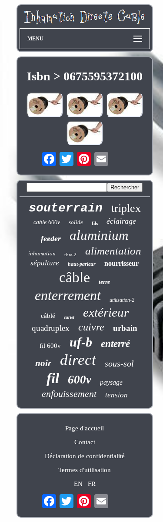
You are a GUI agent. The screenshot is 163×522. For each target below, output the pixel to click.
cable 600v (46, 222)
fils (95, 223)
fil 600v (50, 345)
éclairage (121, 221)
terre (104, 282)
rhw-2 (70, 254)
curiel (69, 317)
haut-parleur (82, 264)
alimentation (113, 251)
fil (53, 378)
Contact (84, 442)
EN (78, 483)
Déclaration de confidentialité (85, 456)
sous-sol (119, 363)
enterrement (68, 295)
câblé (48, 315)
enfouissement (69, 393)
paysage (111, 382)
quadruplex (51, 328)
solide (76, 222)
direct (78, 359)
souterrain (66, 208)
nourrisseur (121, 263)
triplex (126, 208)
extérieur (106, 312)
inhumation (42, 253)
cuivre (91, 327)
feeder (51, 238)
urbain (125, 328)
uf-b (81, 342)
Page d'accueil (84, 428)
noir (43, 363)
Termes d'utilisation (84, 469)
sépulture (44, 263)
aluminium (99, 235)
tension (116, 395)
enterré (115, 343)
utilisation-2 (122, 300)
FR (92, 483)
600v (79, 379)
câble (74, 277)
